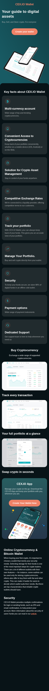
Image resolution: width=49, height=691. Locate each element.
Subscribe (24, 667)
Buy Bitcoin (6, 689)
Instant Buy (6, 681)
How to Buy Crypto (33, 685)
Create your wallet (24, 40)
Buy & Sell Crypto (9, 685)
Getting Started (32, 689)
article (34, 622)
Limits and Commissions (36, 681)
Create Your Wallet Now (25, 512)
